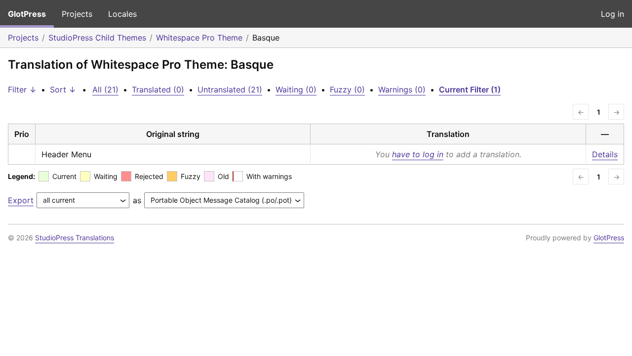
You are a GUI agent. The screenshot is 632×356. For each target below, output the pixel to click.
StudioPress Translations (74, 237)
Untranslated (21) (230, 89)
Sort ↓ (63, 89)
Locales (122, 14)
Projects (77, 14)
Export (21, 200)
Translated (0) (158, 89)
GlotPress (27, 14)
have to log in (417, 154)
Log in (612, 14)
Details (605, 154)
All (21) (105, 89)
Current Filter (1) (470, 89)
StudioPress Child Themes (97, 38)
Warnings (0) (402, 89)
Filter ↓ (22, 89)
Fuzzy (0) (347, 89)
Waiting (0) (296, 89)
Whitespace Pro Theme (199, 38)
